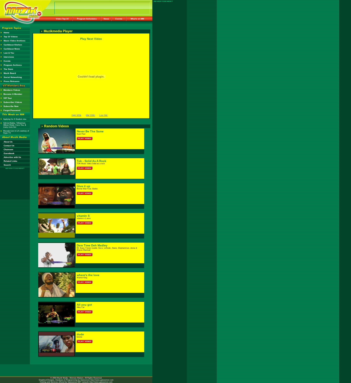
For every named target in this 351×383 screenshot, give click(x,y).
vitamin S (83, 215)
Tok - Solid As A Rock (91, 161)
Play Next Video (91, 38)
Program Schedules (87, 19)
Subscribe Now (10, 106)
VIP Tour (7, 98)
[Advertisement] (15, 181)
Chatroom (8, 149)
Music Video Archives (14, 41)
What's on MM (137, 19)
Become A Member (12, 94)
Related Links (10, 161)
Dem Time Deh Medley (92, 245)
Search (7, 165)
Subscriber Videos (12, 102)
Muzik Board (10, 73)
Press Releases (12, 81)
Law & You (9, 53)
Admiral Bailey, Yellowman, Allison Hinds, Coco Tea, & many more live (14, 125)
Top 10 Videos (11, 37)
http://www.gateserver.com (102, 380)
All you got (84, 304)
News (106, 19)
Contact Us (9, 146)
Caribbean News (12, 49)
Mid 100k (90, 115)
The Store (8, 69)
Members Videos (11, 90)
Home (6, 32)
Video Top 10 (62, 19)
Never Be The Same (90, 131)
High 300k (76, 115)
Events (118, 19)
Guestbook (9, 153)
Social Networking (13, 77)
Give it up (83, 186)
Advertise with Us (12, 157)
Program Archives (13, 65)
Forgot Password (11, 110)
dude (80, 334)
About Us (8, 142)
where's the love (88, 275)
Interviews (9, 57)
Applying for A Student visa (14, 119)
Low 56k (103, 115)
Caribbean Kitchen (13, 45)
